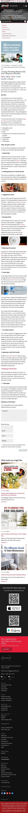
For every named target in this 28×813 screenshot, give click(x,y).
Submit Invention (6, 29)
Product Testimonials (7, 33)
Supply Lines (4, 710)
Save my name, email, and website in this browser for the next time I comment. (13, 446)
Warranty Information (6, 743)
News (7, 65)
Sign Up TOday (6, 649)
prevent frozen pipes (15, 280)
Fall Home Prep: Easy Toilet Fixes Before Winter (13, 575)
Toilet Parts (4, 691)
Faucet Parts (4, 689)
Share (8, 77)
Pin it (13, 77)
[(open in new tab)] (12, 679)
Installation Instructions (7, 737)
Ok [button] (24, 811)
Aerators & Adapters (6, 700)
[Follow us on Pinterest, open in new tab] (10, 793)
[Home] (9, 6)
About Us (4, 25)
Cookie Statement (17, 811)
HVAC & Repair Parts (6, 720)
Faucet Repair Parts (6, 706)
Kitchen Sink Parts (5, 696)
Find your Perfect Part (6, 728)
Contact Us (4, 735)
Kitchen (3, 695)
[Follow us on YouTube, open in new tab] (7, 793)
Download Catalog (5, 786)
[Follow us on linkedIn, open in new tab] (12, 793)
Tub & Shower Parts (6, 685)
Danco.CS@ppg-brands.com (11, 671)
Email (3, 77)
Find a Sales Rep (5, 782)
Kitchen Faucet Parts (6, 698)
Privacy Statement (6, 811)
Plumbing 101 (4, 741)
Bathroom (3, 683)
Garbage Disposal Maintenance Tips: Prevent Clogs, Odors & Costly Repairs (12, 494)
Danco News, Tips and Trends (9, 36)
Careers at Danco (6, 38)
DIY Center (4, 739)
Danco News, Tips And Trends (8, 775)
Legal (2, 747)
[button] (24, 6)
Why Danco (4, 27)
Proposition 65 (5, 745)
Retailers (3, 753)
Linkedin (4, 79)
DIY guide (17, 161)
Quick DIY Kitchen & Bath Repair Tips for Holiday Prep (13, 535)
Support (3, 733)
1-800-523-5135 (10, 674)
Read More (3, 502)
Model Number (5, 424)
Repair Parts (4, 704)
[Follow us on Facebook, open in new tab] (2, 793)
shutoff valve (14, 67)
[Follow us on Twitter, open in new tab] (5, 793)
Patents (4, 31)
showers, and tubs (21, 202)
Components (4, 708)
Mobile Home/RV (5, 714)
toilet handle (7, 67)
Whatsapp (10, 79)
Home (2, 11)
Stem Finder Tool (5, 729)
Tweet (18, 77)
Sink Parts (3, 687)
